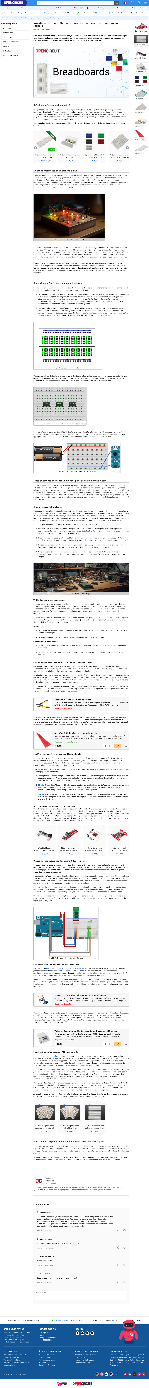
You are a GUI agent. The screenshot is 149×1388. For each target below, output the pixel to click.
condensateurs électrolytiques (114, 618)
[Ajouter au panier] (117, 746)
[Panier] (143, 3)
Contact (144, 13)
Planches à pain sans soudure (45, 1056)
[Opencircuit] (82, 1384)
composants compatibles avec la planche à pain (66, 968)
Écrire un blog (80, 1357)
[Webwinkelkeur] (62, 1384)
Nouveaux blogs (118, 1351)
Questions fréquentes (48, 1365)
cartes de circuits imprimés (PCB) (79, 1065)
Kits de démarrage (81, 8)
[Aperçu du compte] (137, 3)
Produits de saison (139, 8)
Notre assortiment (46, 1360)
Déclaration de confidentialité (16, 1362)
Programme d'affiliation (84, 1360)
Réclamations (9, 1365)
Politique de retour (11, 1357)
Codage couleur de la (83, 1362)
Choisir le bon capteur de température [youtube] (128, 1357)
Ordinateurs (102, 8)
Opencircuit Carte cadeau (85, 1355)
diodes (95, 618)
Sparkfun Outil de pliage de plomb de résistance (77, 733)
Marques (5, 8)
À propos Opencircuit (50, 1351)
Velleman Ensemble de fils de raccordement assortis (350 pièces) (85, 1031)
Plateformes (42, 8)
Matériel (120, 8)
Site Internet (50, 1184)
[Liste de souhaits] (130, 3)
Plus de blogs (115, 1365)
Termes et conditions (12, 1360)
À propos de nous (46, 1355)
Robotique (60, 8)
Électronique (23, 8)
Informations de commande (15, 1355)
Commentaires (45, 1357)
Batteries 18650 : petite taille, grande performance (128, 1360)
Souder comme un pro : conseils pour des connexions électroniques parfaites (128, 1355)
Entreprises (135, 13)
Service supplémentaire (86, 1351)
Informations (10, 1351)
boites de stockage (80, 538)
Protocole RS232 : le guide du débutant (126, 1362)
